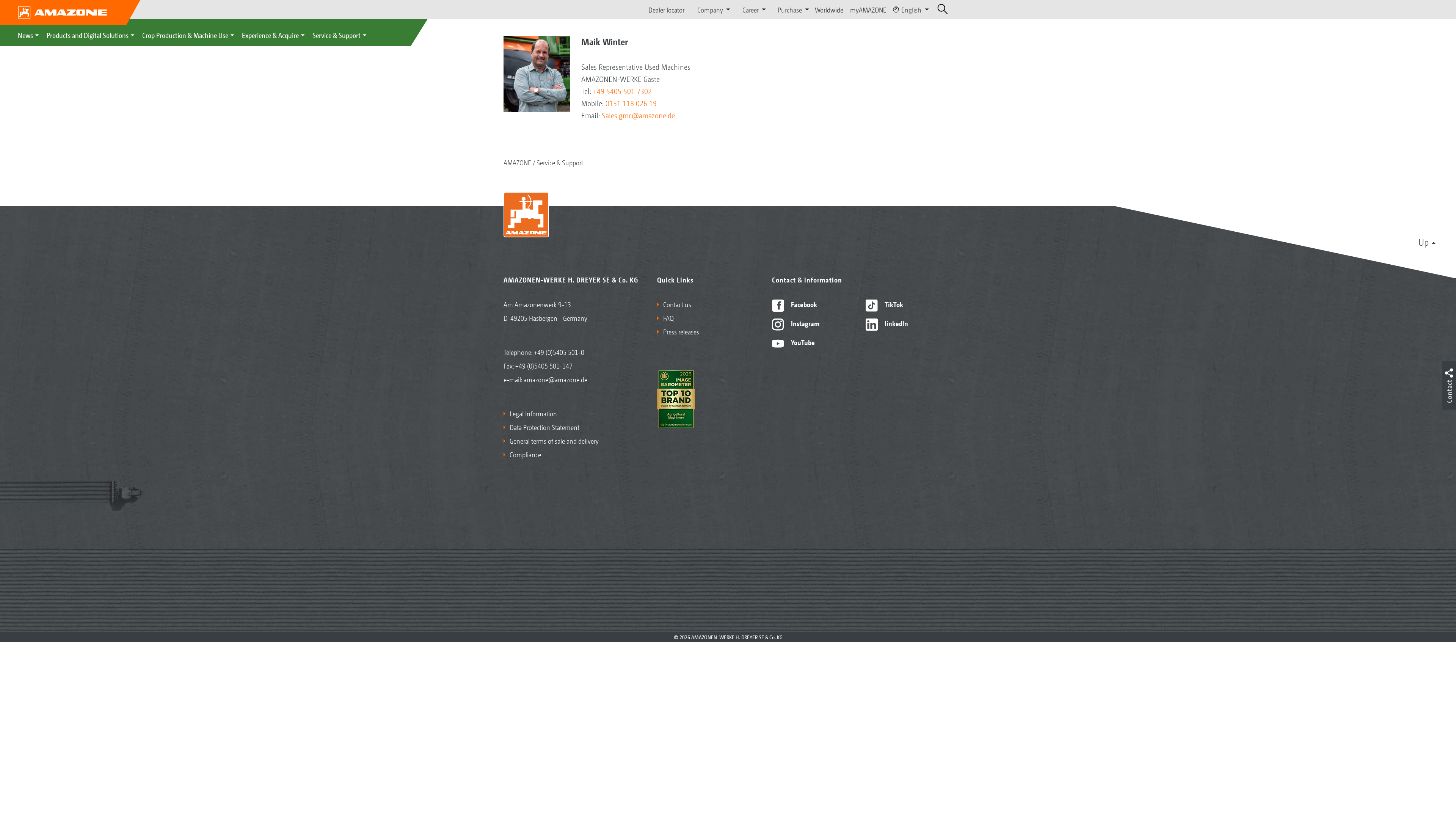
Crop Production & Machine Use (185, 34)
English (911, 9)
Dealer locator (666, 9)
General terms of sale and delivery (554, 440)
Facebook (803, 304)
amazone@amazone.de (555, 379)
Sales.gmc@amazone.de (638, 115)
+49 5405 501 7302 (622, 91)
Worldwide (829, 9)
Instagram (804, 323)
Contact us (677, 304)
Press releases (681, 331)
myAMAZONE (868, 9)
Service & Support (336, 34)
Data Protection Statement (544, 427)
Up (1423, 241)
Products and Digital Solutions (88, 34)
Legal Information (533, 413)
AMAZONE (517, 162)
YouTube (802, 342)
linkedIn (895, 323)
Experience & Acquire (270, 34)
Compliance (525, 454)
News (25, 34)
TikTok (893, 304)
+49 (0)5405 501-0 (559, 351)
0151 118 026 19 (631, 103)
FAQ (668, 317)
